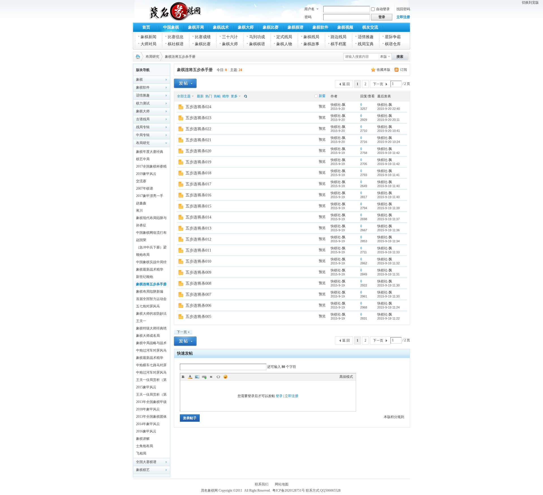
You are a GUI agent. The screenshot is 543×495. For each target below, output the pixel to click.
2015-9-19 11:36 (388, 230)
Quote (211, 377)
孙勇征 (141, 225)
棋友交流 (370, 27)
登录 (279, 396)
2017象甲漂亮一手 (149, 196)
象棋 (139, 80)
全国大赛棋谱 (146, 462)
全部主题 (184, 96)
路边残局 (338, 37)
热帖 (217, 96)
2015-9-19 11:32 (388, 263)
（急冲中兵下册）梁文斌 (151, 248)
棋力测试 (143, 103)
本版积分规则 (394, 417)
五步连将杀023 (198, 118)
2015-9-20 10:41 (388, 130)
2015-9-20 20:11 (388, 119)
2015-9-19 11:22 (388, 318)
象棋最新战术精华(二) (149, 270)
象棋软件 (320, 27)
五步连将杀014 (198, 217)
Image (197, 377)
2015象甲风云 (146, 387)
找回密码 (403, 9)
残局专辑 (143, 127)
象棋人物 (284, 44)
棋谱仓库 (393, 44)
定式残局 (284, 37)
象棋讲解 (143, 439)
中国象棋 (171, 27)
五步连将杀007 (198, 294)
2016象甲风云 (146, 431)
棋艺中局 (143, 159)
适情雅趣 (366, 37)
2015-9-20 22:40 (388, 108)
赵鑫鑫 (141, 203)
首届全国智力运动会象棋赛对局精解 (151, 300)
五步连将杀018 (198, 173)
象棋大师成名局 (148, 336)
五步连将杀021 (198, 140)
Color (190, 377)
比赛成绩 (203, 37)
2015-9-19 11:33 (388, 252)
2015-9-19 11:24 (388, 307)
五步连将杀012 (198, 239)
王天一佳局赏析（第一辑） (151, 395)
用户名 (309, 9)
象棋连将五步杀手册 (180, 57)
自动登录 (383, 9)
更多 (234, 96)
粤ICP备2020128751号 (288, 490)
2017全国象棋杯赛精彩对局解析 (151, 167)
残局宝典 (366, 44)
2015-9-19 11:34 (388, 241)
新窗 (322, 96)
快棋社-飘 (338, 105)
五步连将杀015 (198, 206)
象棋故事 (311, 44)
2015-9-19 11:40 (388, 186)
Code (218, 377)
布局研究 (152, 57)
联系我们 (261, 484)
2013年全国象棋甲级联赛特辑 (151, 403)
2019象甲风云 (146, 174)
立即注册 (403, 17)
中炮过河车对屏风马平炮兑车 (151, 351)
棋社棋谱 (176, 44)
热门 (208, 96)
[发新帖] (185, 83)
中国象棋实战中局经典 (151, 263)
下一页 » (183, 332)
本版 (383, 57)
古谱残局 (143, 119)
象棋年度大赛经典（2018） (149, 152)
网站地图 (281, 484)
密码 (308, 17)
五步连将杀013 (198, 228)
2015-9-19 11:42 (388, 153)
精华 (225, 96)
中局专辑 (143, 135)
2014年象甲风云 (148, 424)
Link (204, 377)
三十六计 (230, 37)
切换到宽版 (530, 3)
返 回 (346, 84)
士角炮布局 (144, 446)
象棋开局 (196, 27)
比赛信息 (176, 37)
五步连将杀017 (198, 184)
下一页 (378, 84)
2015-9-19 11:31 (388, 274)
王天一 (141, 321)
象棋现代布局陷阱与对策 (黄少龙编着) (151, 219)
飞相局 (141, 453)
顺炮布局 (143, 255)
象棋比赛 (271, 27)
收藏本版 (383, 70)
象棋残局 (311, 37)
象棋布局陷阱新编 (149, 291)
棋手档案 (338, 44)
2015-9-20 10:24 (388, 141)
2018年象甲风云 (148, 409)
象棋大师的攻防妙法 (151, 314)
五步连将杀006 (198, 305)
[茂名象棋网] (161, 18)
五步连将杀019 (198, 162)
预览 (322, 106)
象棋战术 (221, 27)
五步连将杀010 (198, 261)
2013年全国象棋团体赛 (151, 417)
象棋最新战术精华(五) (149, 358)
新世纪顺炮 (144, 277)
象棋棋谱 (295, 27)
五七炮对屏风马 (148, 306)
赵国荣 (141, 240)
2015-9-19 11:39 (388, 208)
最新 (200, 96)
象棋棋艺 (143, 470)
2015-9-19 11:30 (388, 285)
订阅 (403, 70)
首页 (146, 27)
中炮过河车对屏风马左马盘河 (151, 373)
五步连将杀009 (198, 272)
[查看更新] (245, 96)
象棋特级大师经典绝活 (151, 329)
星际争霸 (393, 37)
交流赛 (141, 181)
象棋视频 (345, 27)
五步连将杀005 (198, 316)
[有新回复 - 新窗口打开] (180, 108)
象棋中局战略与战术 (151, 343)
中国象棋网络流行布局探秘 (151, 233)
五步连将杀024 (198, 107)
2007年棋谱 (144, 188)
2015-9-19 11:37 (388, 219)
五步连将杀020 (198, 151)
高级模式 (346, 377)
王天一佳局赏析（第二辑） (151, 380)
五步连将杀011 (198, 250)
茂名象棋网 (136, 56)
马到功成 (257, 37)
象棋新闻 (148, 37)
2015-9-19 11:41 (388, 175)
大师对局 (148, 44)
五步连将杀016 (198, 195)
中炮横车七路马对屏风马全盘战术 (151, 366)
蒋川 (139, 211)
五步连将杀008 (198, 283)
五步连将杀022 (198, 129)
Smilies (225, 377)
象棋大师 (246, 27)
